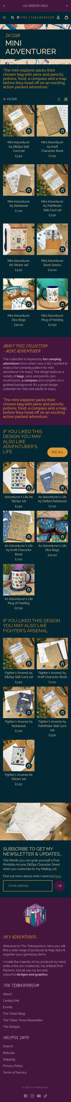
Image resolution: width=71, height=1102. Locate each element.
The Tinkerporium (39, 1087)
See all (57, 452)
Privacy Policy (13, 1066)
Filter (12, 99)
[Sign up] (59, 885)
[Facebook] (25, 1096)
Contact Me (11, 1001)
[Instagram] (32, 1096)
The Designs (11, 1027)
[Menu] (4, 17)
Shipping (9, 1059)
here (58, 876)
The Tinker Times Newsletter (23, 1020)
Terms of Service (15, 1072)
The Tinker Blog (14, 1013)
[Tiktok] (45, 1096)
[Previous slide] (4, 6)
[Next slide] (67, 6)
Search (8, 1046)
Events (7, 1007)
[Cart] (66, 17)
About (7, 994)
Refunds (9, 1053)
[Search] (12, 17)
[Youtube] (39, 1096)
